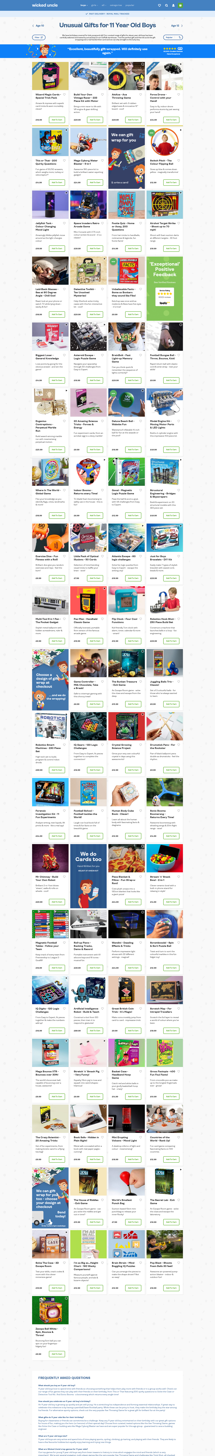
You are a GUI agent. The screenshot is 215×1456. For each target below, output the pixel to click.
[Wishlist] (159, 5)
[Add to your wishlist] (64, 94)
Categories (116, 5)
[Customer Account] (173, 5)
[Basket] (180, 5)
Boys (83, 5)
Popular (130, 5)
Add (57, 120)
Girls (94, 5)
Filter (38, 37)
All (103, 5)
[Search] (166, 5)
